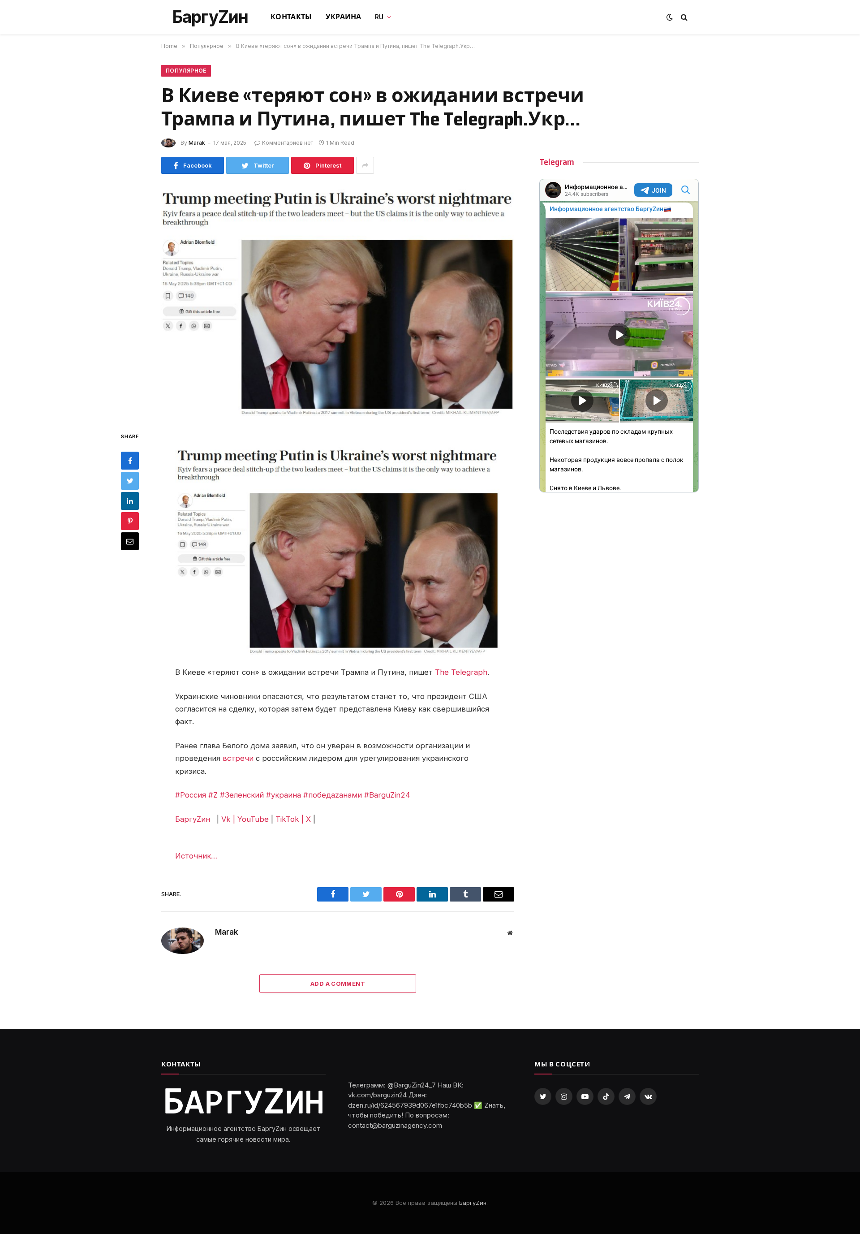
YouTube (253, 819)
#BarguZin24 (387, 794)
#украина (283, 794)
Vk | (228, 819)
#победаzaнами (332, 794)
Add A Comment (337, 983)
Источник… (196, 855)
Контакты (291, 16)
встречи (238, 758)
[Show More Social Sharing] (365, 165)
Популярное (186, 70)
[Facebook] (130, 461)
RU (379, 16)
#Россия (190, 794)
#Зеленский (242, 794)
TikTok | (289, 819)
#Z (213, 794)
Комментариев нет (287, 142)
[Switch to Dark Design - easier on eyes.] (669, 17)
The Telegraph (461, 672)
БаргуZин (193, 819)
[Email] (130, 541)
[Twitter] (130, 481)
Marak (197, 142)
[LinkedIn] (130, 501)
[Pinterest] (130, 521)
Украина (343, 16)
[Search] (683, 17)
